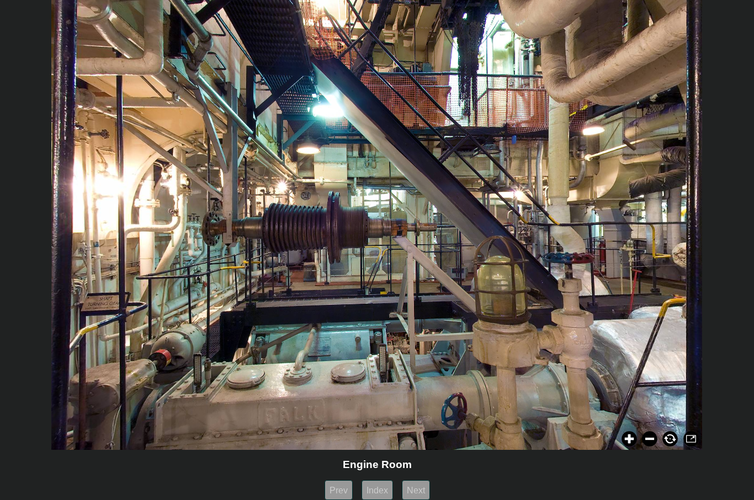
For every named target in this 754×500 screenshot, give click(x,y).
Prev (339, 490)
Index (377, 490)
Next (416, 490)
